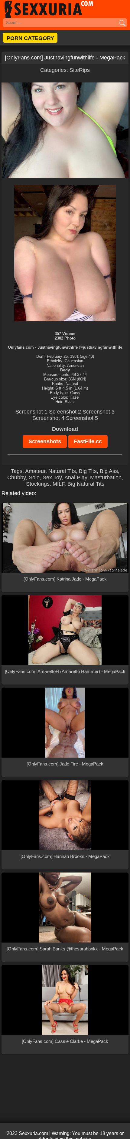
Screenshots (44, 441)
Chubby (16, 477)
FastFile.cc (88, 441)
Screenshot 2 (65, 412)
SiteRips (80, 70)
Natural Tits (62, 471)
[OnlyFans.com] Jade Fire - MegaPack (65, 763)
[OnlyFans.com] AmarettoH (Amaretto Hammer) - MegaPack (65, 671)
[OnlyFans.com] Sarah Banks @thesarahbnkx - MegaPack (65, 948)
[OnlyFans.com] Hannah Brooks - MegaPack (65, 856)
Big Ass (109, 471)
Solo (34, 477)
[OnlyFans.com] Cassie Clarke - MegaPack (65, 1041)
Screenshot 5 (82, 418)
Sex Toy (52, 477)
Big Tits (88, 471)
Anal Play (75, 477)
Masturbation (106, 477)
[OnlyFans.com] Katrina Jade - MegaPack (65, 578)
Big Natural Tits (85, 484)
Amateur (35, 471)
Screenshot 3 (99, 412)
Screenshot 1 (31, 412)
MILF (58, 484)
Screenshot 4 (48, 418)
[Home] (65, 9)
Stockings (38, 484)
